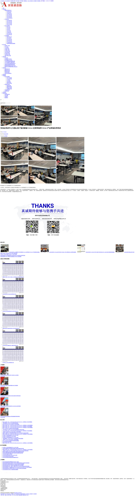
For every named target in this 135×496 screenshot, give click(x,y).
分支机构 (35, 493)
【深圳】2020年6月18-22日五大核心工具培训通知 (12, 431)
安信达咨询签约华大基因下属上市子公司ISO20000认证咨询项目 (14, 468)
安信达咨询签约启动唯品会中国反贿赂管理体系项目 (10, 416)
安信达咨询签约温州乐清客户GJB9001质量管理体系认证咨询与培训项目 (16, 462)
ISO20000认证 (9, 20)
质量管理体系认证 (8, 10)
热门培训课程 (7, 76)
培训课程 (4, 75)
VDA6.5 (10, 254)
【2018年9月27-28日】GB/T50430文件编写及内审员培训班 (13, 429)
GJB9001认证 (9, 13)
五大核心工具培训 (29, 493)
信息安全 (4, 67)
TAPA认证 (9, 30)
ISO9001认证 (9, 11)
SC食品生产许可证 (8, 58)
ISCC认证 (6, 46)
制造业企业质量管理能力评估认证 (11, 66)
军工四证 (17, 0)
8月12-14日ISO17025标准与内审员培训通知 (11, 428)
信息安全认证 (7, 68)
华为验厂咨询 (7, 45)
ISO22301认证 (9, 22)
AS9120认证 (9, 37)
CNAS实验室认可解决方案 (10, 62)
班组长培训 (9, 85)
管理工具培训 (9, 83)
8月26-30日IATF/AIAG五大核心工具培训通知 (11, 424)
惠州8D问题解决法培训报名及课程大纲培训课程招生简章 (13, 451)
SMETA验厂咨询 (8, 55)
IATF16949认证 (17, 493)
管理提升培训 (7, 84)
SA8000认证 (9, 32)
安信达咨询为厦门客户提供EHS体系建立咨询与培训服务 (13, 465)
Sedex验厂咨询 (7, 54)
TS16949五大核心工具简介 (7, 454)
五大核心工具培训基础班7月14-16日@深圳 (10, 437)
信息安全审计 (7, 72)
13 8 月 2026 (2, 376)
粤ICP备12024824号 (18, 492)
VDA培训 (2, 0)
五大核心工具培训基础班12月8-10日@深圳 (10, 435)
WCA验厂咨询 (7, 51)
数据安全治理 (7, 71)
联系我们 (39, 0)
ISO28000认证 (9, 40)
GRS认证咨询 (7, 52)
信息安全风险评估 (8, 73)
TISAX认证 (9, 31)
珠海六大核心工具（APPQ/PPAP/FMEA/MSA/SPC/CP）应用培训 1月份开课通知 (17, 426)
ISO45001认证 (9, 34)
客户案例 (21, 0)
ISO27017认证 (9, 24)
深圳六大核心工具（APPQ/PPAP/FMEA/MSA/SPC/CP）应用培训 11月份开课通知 (18, 425)
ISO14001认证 (9, 33)
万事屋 (12, 493)
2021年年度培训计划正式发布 (8, 456)
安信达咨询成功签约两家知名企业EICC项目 (11, 461)
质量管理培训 (9, 86)
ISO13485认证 (9, 14)
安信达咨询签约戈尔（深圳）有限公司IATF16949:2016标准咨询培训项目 (16, 466)
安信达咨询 (5, 93)
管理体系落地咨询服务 (11, 43)
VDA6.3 (1, 254)
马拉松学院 (2, 493)
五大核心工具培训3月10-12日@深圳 (9, 436)
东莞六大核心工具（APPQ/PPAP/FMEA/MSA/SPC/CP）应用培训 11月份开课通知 (18, 434)
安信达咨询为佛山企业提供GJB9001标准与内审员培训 (10, 395)
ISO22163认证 (9, 15)
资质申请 (4, 56)
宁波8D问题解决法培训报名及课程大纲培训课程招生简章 (13, 448)
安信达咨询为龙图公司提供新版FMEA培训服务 (9, 385)
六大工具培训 (7, 0)
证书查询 (35, 0)
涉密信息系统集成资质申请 (10, 64)
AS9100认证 (9, 12)
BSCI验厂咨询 (7, 53)
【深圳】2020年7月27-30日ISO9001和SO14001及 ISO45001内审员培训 (15, 450)
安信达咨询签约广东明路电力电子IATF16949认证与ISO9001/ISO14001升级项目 (17, 467)
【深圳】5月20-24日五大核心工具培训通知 (10, 439)
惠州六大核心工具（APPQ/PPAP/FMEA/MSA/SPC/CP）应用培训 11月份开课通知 (18, 427)
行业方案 (6, 95)
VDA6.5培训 (14, 254)
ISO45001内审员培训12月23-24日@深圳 (10, 455)
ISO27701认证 (9, 23)
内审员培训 (9, 82)
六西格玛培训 (9, 88)
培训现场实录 (7, 89)
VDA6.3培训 (6, 254)
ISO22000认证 (9, 16)
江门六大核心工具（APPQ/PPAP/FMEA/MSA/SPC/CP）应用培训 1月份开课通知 (17, 430)
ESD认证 (8, 29)
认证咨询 (4, 9)
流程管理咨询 (22, 493)
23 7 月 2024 (4, 131)
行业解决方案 (12, 0)
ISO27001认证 (9, 21)
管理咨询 (4, 74)
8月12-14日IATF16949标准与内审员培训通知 (11, 440)
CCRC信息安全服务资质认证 (10, 63)
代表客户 (6, 96)
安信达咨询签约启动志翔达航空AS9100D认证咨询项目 (10, 406)
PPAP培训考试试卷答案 (7, 441)
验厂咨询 (4, 44)
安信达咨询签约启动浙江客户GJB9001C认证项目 (9, 375)
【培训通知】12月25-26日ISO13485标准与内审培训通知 (13, 438)
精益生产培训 (9, 87)
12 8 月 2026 (2, 417)
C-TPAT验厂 (7, 47)
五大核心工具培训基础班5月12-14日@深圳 (10, 447)
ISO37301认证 (9, 41)
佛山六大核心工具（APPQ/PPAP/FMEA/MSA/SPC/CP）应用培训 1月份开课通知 (17, 421)
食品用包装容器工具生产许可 (10, 65)
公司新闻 (4, 92)
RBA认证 (8, 26)
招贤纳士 (25, 0)
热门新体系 (7, 35)
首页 (3, 8)
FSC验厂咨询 (7, 50)
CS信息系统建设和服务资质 (10, 61)
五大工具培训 (30, 0)
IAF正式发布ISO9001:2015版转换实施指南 (10, 469)
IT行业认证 (7, 19)
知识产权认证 (9, 36)
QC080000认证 (9, 42)
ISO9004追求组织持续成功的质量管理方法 (10, 457)
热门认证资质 (7, 25)
